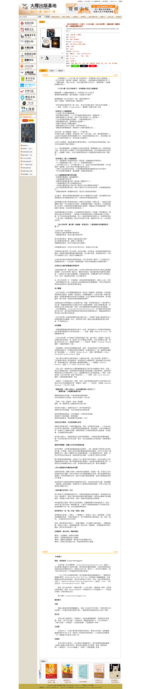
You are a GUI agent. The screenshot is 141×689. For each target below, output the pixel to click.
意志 (102, 63)
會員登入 (80, 1)
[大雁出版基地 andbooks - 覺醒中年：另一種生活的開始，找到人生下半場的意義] (92, 13)
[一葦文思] (28, 105)
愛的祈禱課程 (72, 682)
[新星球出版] (28, 56)
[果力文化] (28, 81)
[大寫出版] (28, 50)
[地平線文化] (28, 87)
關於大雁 (110, 17)
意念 (83, 63)
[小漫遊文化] (28, 111)
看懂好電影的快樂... (27, 171)
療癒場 (98, 63)
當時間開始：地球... (27, 174)
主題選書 (75, 17)
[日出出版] (28, 69)
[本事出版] (28, 93)
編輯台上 (102, 17)
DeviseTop (99, 687)
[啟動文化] (28, 62)
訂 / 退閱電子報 (96, 1)
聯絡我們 (118, 17)
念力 (80, 63)
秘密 (87, 63)
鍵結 (76, 63)
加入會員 (87, 1)
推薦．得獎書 (66, 17)
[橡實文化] (28, 32)
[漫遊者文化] (28, 38)
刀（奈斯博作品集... (27, 165)
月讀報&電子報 (55, 17)
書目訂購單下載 (93, 17)
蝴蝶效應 (92, 63)
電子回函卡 (105, 1)
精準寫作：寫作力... (27, 149)
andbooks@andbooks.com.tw (82, 687)
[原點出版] (28, 44)
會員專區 (83, 17)
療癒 (72, 63)
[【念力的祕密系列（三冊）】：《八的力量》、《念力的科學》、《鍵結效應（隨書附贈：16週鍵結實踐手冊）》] (63, 53)
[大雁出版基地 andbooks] (42, 13)
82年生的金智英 (26, 158)
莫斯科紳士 (25, 145)
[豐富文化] (28, 100)
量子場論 (114, 63)
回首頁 (120, 1)
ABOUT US (113, 1)
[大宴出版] (28, 75)
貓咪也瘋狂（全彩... (27, 155)
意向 (109, 63)
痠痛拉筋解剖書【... (27, 161)
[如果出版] (28, 25)
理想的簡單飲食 (26, 168)
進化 (106, 63)
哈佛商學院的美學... (27, 152)
